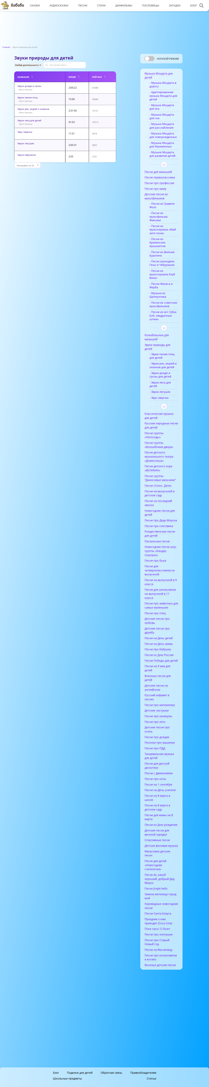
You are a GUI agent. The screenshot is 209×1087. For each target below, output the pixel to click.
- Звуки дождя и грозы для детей (160, 374)
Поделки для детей (80, 1072)
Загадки (174, 5)
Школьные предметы (67, 1078)
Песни (82, 5)
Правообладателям (143, 1072)
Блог (193, 5)
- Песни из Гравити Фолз (162, 205)
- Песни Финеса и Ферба (161, 285)
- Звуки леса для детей (160, 384)
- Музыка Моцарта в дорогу (162, 84)
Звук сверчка (24, 131)
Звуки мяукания (26, 154)
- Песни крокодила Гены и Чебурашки (161, 263)
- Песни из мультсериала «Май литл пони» (162, 229)
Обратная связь (111, 1072)
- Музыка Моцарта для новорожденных (163, 135)
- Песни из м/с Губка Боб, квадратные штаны (162, 315)
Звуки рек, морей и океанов (33, 108)
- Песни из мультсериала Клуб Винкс (162, 274)
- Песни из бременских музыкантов (157, 242)
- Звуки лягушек (159, 392)
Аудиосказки (59, 5)
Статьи (151, 1078)
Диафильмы (123, 5)
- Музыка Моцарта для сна (161, 116)
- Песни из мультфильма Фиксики (158, 216)
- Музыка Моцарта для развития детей (162, 154)
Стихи (101, 5)
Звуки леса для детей (29, 120)
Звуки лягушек (25, 143)
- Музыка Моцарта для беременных (161, 144)
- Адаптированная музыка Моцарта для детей (163, 95)
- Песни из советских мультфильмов (163, 304)
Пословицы (150, 5)
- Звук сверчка (158, 398)
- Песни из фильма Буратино (161, 253)
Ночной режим (168, 58)
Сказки (35, 5)
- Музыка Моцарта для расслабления (161, 125)
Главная (6, 47)
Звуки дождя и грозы (29, 85)
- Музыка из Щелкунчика (157, 294)
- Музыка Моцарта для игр (161, 106)
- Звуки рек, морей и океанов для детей (163, 365)
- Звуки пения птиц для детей (162, 355)
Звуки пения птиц (27, 97)
